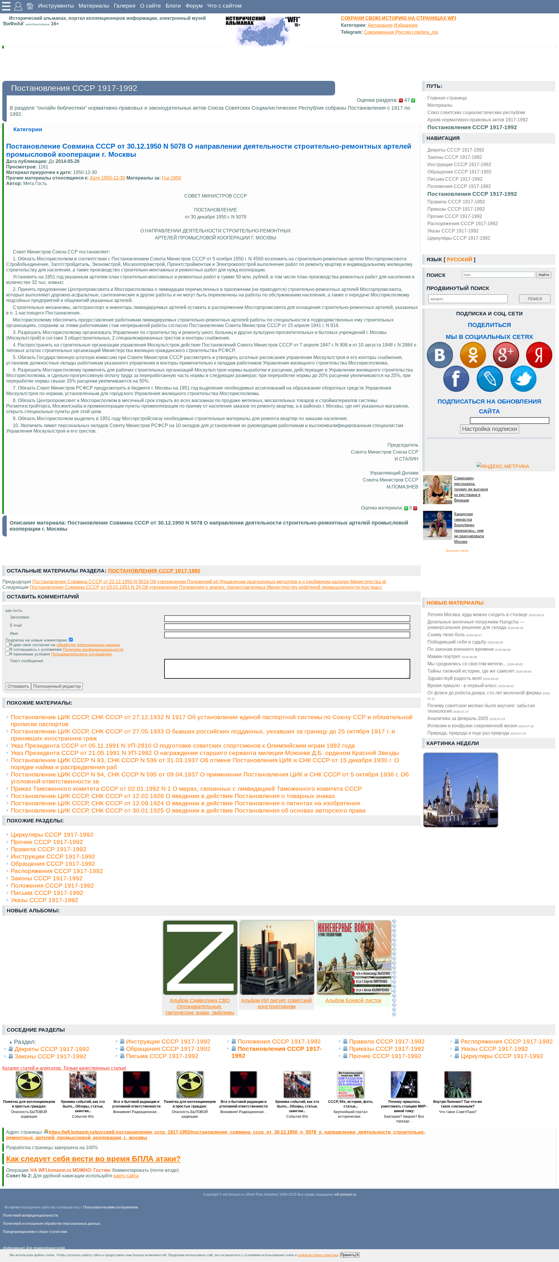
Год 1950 (171, 177)
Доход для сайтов (457, 550)
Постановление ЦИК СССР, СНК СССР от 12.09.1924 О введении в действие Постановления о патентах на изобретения (185, 803)
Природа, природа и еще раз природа (476, 732)
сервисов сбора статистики (318, 1255)
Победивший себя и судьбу (465, 641)
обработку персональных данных (88, 644)
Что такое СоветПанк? (458, 1112)
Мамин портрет (452, 656)
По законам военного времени (469, 649)
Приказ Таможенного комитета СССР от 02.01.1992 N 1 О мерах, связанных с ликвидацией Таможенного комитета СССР (186, 788)
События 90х (83, 1117)
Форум (194, 6)
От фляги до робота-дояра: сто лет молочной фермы (489, 695)
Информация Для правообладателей (34, 1248)
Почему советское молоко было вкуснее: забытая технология (481, 708)
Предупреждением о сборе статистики (35, 1232)
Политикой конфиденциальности (30, 1215)
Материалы (94, 6)
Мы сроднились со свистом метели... (475, 663)
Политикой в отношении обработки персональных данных (51, 1224)
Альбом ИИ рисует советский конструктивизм (276, 1003)
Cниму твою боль (454, 634)
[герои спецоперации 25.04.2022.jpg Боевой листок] (354, 993)
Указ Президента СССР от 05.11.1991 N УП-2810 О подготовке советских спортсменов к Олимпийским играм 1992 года (183, 745)
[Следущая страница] (394, 967)
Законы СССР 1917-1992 (454, 157)
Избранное (406, 25)
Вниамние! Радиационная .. (136, 1112)
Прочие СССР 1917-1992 (454, 216)
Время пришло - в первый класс (470, 685)
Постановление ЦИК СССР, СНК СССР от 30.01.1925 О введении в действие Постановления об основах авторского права (188, 810)
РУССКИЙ (459, 259)
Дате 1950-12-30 (107, 177)
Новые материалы (455, 603)
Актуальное (380, 25)
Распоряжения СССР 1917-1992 (462, 223)
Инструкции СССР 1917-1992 (459, 164)
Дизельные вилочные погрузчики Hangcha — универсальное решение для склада (475, 624)
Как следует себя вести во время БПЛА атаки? (93, 1159)
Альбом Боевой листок (353, 1000)
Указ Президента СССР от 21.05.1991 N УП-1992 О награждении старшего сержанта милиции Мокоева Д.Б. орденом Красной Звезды (205, 752)
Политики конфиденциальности (93, 649)
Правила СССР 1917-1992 (456, 201)
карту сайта (126, 1175)
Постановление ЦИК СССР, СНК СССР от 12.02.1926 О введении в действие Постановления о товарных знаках (173, 795)
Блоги (173, 6)
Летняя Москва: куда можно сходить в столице (485, 614)
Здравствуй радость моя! (463, 678)
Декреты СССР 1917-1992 (455, 149)
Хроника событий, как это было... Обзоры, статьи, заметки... (83, 1106)
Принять (348, 1255)
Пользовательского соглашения (81, 654)
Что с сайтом (224, 6)
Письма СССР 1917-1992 (454, 179)
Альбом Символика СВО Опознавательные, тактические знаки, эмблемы (199, 1007)
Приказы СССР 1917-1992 (456, 208)
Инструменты (56, 6)
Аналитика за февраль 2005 (466, 718)
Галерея (124, 6)
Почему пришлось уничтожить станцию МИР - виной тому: (404, 1106)
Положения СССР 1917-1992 (459, 186)
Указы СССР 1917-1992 (453, 230)
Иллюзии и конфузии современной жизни (480, 725)
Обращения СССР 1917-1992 (459, 171)
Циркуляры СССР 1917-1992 (458, 238)
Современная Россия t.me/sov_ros (401, 32)
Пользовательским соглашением (110, 1207)
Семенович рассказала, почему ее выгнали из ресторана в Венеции (471, 489)
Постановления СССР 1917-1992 (472, 194)
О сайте (150, 6)
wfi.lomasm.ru (345, 1194)
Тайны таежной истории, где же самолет (479, 670)
